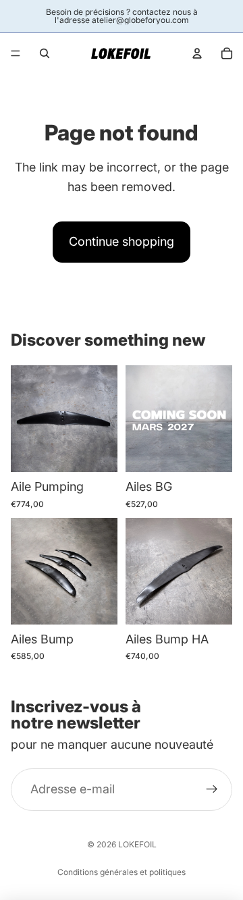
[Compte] (197, 53)
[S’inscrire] (212, 789)
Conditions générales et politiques (121, 872)
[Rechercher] (44, 53)
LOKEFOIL (137, 844)
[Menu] (15, 53)
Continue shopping (121, 241)
